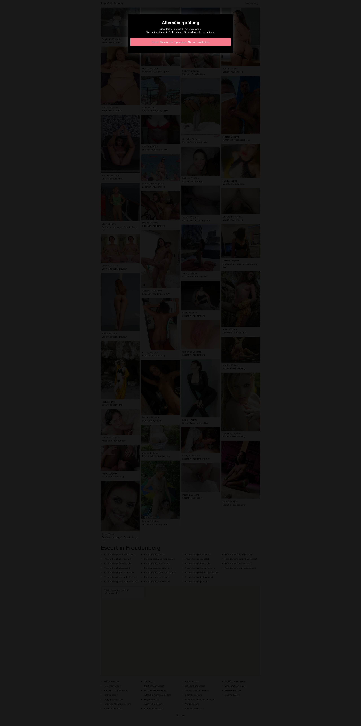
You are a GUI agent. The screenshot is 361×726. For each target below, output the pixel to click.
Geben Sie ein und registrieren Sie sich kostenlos (180, 42)
